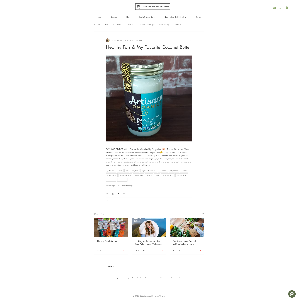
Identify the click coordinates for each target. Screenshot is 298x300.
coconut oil (122, 180)
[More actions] (190, 40)
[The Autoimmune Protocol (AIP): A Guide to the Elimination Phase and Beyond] (187, 227)
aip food (149, 175)
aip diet (184, 170)
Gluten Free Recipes (147, 24)
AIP (106, 24)
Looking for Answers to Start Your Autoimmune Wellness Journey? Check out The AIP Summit (148, 242)
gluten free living (125, 175)
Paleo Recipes (130, 24)
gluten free (111, 170)
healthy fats (111, 180)
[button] (287, 7)
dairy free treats (168, 175)
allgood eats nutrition (149, 170)
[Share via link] (124, 193)
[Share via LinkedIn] (118, 193)
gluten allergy (111, 175)
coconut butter (182, 175)
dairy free (135, 170)
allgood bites (139, 175)
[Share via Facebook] (107, 193)
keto (157, 175)
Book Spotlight (164, 24)
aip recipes (162, 170)
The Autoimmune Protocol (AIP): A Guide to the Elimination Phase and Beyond (186, 242)
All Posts (97, 24)
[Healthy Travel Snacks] (111, 227)
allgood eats (174, 170)
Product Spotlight (127, 185)
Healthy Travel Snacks (107, 241)
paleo (120, 170)
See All (201, 214)
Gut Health (117, 24)
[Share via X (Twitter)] (113, 193)
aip (127, 170)
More (177, 24)
